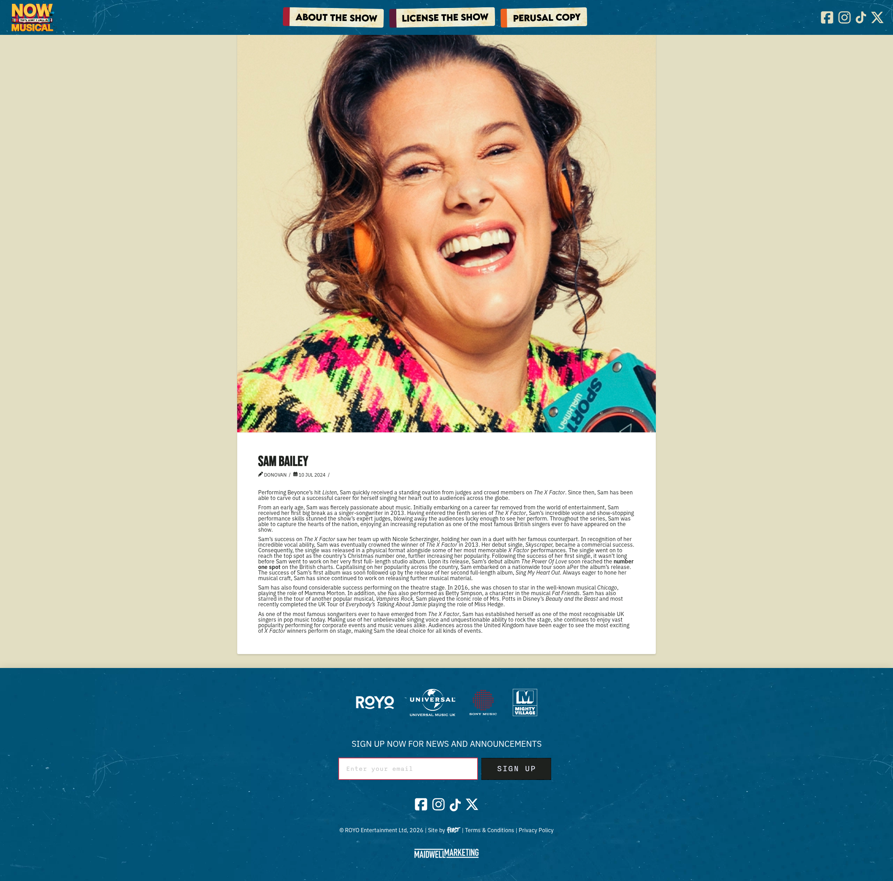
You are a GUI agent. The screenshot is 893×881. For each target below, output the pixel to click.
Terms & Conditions (489, 830)
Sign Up (516, 768)
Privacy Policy (536, 830)
